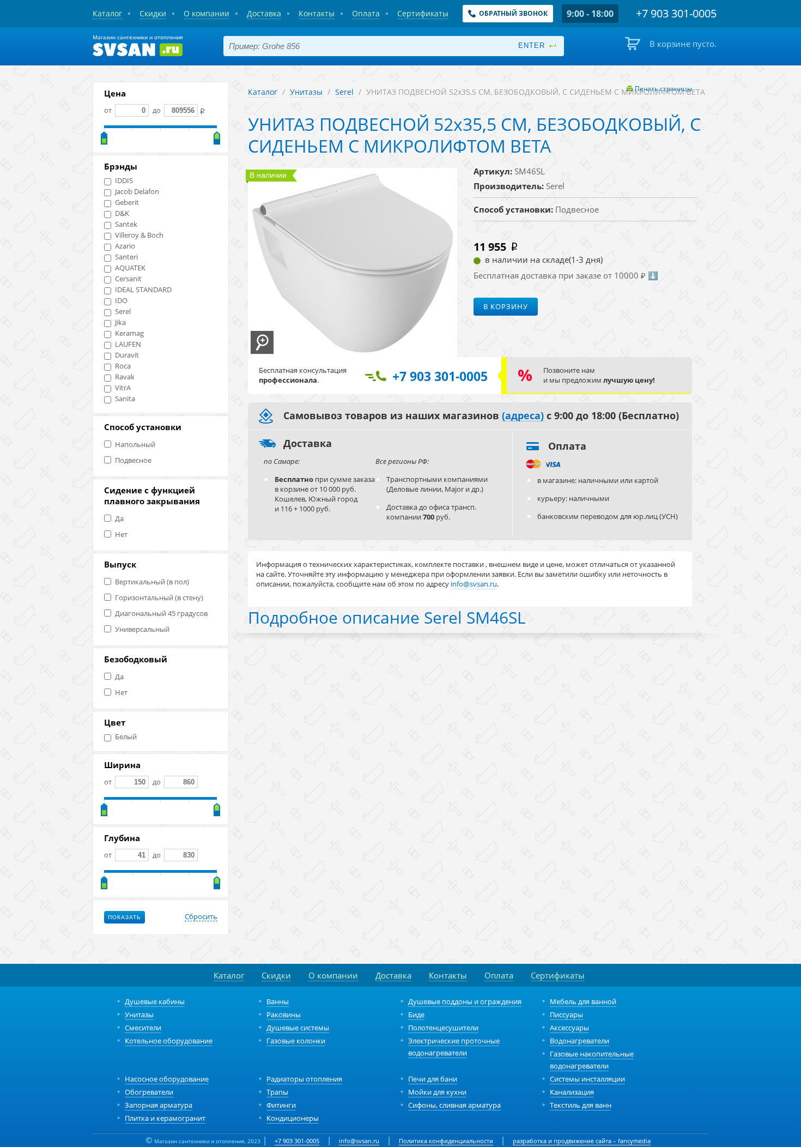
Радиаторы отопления (304, 1079)
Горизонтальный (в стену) (159, 597)
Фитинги (281, 1105)
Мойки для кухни (437, 1092)
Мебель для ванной (583, 1001)
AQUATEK (130, 267)
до (156, 110)
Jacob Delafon (137, 191)
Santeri (126, 257)
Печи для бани (432, 1079)
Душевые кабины (155, 1001)
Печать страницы (663, 88)
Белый (126, 736)
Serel (123, 311)
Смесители (143, 1028)
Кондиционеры (292, 1118)
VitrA (123, 387)
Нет (121, 534)
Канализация (572, 1092)
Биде (416, 1014)
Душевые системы (297, 1028)
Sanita (125, 398)
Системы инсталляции (587, 1079)
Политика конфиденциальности (446, 1141)
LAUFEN (128, 344)
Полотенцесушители (443, 1028)
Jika (120, 322)
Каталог (262, 92)
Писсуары (566, 1014)
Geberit (127, 202)
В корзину (505, 306)
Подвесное (133, 460)
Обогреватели (149, 1092)
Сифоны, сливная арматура (454, 1105)
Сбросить (201, 917)
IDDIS (124, 180)
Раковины (283, 1014)
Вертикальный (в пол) (152, 581)
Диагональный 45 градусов (161, 613)
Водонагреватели (579, 1041)
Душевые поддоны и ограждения (464, 1001)
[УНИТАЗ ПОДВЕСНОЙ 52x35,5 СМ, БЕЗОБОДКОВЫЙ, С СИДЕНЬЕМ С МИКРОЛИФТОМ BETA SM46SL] (262, 342)
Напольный (135, 444)
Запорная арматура (158, 1105)
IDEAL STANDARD (143, 289)
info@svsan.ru (359, 1141)
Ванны (277, 1001)
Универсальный (142, 629)
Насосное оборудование (167, 1079)
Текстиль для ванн (580, 1105)
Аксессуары (569, 1028)
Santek (126, 224)
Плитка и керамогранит (165, 1118)
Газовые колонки (295, 1041)
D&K (122, 213)
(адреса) (523, 415)
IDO (121, 300)
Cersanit (128, 278)
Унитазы (306, 92)
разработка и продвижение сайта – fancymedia (582, 1141)
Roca (123, 366)
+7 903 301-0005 (297, 1141)
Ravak (125, 377)
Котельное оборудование (169, 1041)
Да (119, 518)
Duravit (127, 355)
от (108, 110)
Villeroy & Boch (139, 235)
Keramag (129, 333)
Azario (125, 246)
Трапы (277, 1092)
